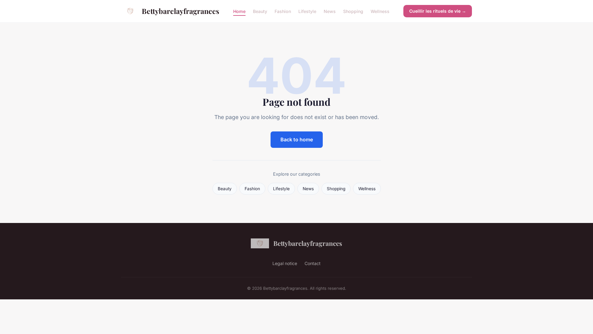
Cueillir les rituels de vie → (437, 11)
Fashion (283, 11)
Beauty (260, 11)
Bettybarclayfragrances (180, 11)
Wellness (380, 11)
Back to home (296, 139)
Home (239, 11)
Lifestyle (307, 11)
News (330, 11)
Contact (313, 263)
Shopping (353, 11)
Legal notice (284, 263)
